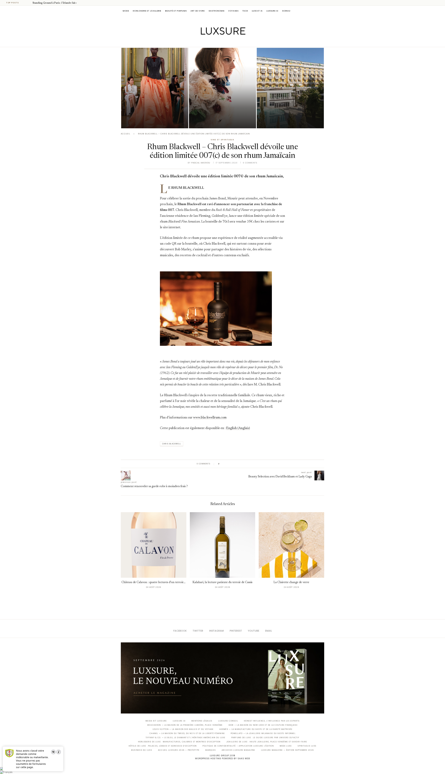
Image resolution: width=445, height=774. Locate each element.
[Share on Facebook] (225, 463)
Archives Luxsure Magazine (238, 750)
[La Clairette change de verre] (291, 545)
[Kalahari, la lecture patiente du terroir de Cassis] (222, 545)
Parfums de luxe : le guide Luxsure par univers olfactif (265, 737)
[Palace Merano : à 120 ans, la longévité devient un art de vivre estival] (290, 88)
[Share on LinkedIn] (235, 463)
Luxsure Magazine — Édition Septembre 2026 (287, 750)
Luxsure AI (272, 10)
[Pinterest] (225, 42)
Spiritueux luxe (307, 746)
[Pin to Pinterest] (232, 463)
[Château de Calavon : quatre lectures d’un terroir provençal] (153, 545)
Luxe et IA (257, 10)
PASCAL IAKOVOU (138, 122)
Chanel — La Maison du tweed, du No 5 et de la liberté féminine (187, 733)
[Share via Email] (249, 463)
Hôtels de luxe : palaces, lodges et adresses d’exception (163, 746)
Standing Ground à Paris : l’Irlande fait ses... (57, 3)
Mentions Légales (201, 721)
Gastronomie (217, 10)
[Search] (322, 11)
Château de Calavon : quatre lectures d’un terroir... (153, 582)
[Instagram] (220, 42)
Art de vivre (198, 10)
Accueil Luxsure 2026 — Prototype (178, 750)
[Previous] (25, 3)
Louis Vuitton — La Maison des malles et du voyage (183, 729)
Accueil (125, 133)
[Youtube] (230, 42)
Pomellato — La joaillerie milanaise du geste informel (263, 733)
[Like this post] (221, 463)
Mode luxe (286, 746)
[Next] (29, 3)
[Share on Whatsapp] (239, 463)
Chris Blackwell (171, 443)
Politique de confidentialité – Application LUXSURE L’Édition (238, 746)
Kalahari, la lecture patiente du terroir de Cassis (222, 582)
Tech (245, 10)
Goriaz (286, 10)
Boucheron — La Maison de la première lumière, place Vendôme (184, 725)
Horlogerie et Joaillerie (147, 10)
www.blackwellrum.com (209, 417)
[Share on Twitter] (229, 463)
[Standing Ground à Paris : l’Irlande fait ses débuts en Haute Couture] (154, 88)
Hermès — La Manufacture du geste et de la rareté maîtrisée (255, 729)
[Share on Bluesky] (245, 463)
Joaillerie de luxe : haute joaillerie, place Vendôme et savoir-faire (266, 741)
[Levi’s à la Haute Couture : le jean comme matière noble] (222, 88)
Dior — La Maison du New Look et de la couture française (263, 725)
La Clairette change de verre (291, 582)
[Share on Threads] (242, 463)
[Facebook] (210, 42)
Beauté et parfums (176, 10)
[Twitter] (215, 42)
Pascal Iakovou (200, 163)
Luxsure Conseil (228, 721)
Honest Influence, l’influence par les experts (272, 721)
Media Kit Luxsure (156, 721)
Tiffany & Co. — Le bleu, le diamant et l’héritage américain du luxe (185, 737)
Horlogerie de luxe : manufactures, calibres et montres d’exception (179, 741)
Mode (126, 10)
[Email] (235, 42)
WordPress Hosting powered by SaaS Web (222, 758)
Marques (210, 750)
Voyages (233, 10)
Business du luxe (141, 750)
